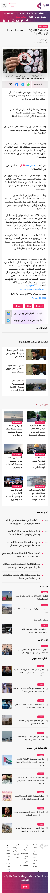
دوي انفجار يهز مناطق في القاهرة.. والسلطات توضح (31, 722)
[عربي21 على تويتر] (22, 20)
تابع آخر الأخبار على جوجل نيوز (28, 313)
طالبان (23, 165)
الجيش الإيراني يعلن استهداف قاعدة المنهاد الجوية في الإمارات (30, 738)
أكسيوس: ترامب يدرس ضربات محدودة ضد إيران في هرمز (14, 462)
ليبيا (9, 856)
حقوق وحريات (9, 13)
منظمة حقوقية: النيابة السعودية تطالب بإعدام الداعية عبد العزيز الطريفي (29, 797)
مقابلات (21, 13)
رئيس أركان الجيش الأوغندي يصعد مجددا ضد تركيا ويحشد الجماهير (29, 813)
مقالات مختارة (26, 857)
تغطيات (34, 851)
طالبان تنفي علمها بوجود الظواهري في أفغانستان (15, 353)
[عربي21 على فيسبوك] (27, 20)
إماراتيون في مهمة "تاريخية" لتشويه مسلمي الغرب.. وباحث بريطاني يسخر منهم (30, 762)
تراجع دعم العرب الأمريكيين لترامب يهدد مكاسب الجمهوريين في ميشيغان (22, 544)
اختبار (31, 17)
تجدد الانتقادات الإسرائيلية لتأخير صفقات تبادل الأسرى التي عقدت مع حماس (21, 565)
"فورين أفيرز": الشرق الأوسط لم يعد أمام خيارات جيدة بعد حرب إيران (21, 555)
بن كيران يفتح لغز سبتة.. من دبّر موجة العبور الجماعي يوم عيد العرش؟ (30, 829)
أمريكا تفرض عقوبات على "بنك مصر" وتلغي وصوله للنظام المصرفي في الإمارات (30, 780)
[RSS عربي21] (4, 20)
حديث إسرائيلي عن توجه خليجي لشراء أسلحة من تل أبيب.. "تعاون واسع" (23, 522)
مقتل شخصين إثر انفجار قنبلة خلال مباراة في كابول (31, 610)
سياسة (43, 13)
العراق (8, 853)
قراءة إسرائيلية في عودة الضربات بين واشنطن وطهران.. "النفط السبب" (23, 533)
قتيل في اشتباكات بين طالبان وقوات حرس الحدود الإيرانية (32, 597)
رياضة (35, 857)
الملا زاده (18, 306)
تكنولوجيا (16, 854)
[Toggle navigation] (12, 5)
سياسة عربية (32, 13)
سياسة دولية (21, 17)
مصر (8, 866)
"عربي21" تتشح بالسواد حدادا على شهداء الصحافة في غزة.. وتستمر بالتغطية (32, 651)
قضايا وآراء (24, 853)
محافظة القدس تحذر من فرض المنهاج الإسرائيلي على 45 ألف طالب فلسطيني (37, 463)
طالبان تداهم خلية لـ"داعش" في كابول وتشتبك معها (15, 368)
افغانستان (39, 306)
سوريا (8, 859)
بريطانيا (8, 863)
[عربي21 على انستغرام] (13, 20)
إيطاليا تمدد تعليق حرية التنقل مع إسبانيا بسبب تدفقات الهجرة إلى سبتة (37, 495)
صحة (17, 857)
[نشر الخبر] (11, 84)
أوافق (25, 887)
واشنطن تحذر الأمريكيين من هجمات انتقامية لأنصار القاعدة (17, 385)
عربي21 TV (15, 847)
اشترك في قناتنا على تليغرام (28, 320)
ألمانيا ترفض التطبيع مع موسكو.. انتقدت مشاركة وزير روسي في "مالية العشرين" (14, 495)
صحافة (35, 860)
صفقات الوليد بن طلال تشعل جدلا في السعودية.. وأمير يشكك (29, 706)
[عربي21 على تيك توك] (9, 20)
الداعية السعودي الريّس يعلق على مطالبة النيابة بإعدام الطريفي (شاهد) (28, 690)
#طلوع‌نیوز (30, 285)
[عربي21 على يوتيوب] (17, 20)
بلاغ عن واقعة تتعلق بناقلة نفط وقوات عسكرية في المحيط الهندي (14, 431)
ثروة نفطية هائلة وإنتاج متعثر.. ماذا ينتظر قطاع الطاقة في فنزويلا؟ (21, 576)
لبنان (8, 869)
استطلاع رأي (24, 865)
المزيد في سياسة (41, 404)
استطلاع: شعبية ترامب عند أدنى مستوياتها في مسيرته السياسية (37, 430)
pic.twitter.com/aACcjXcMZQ (33, 289)
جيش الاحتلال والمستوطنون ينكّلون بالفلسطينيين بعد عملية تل (34, 631)
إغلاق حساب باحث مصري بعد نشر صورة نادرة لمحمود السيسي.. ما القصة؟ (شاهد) (29, 673)
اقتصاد (35, 854)
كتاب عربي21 (25, 848)
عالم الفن (16, 851)
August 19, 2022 (39, 297)
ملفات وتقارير (40, 17)
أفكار (26, 862)
